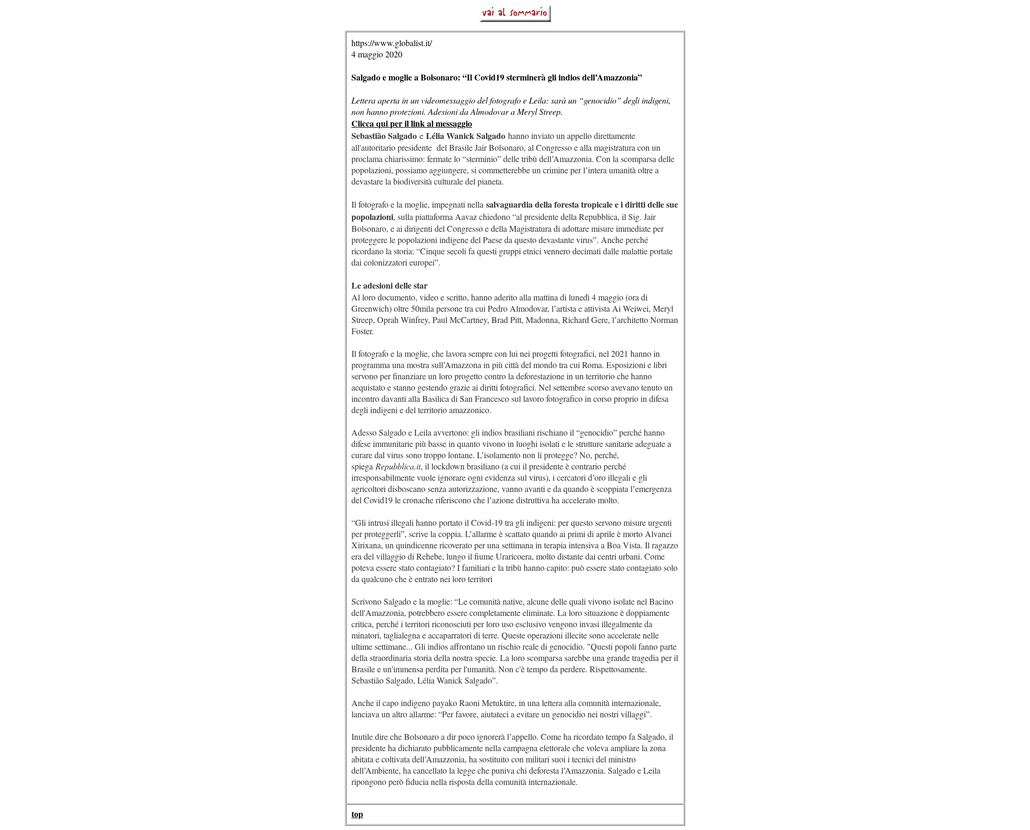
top (357, 814)
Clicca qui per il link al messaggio (411, 123)
